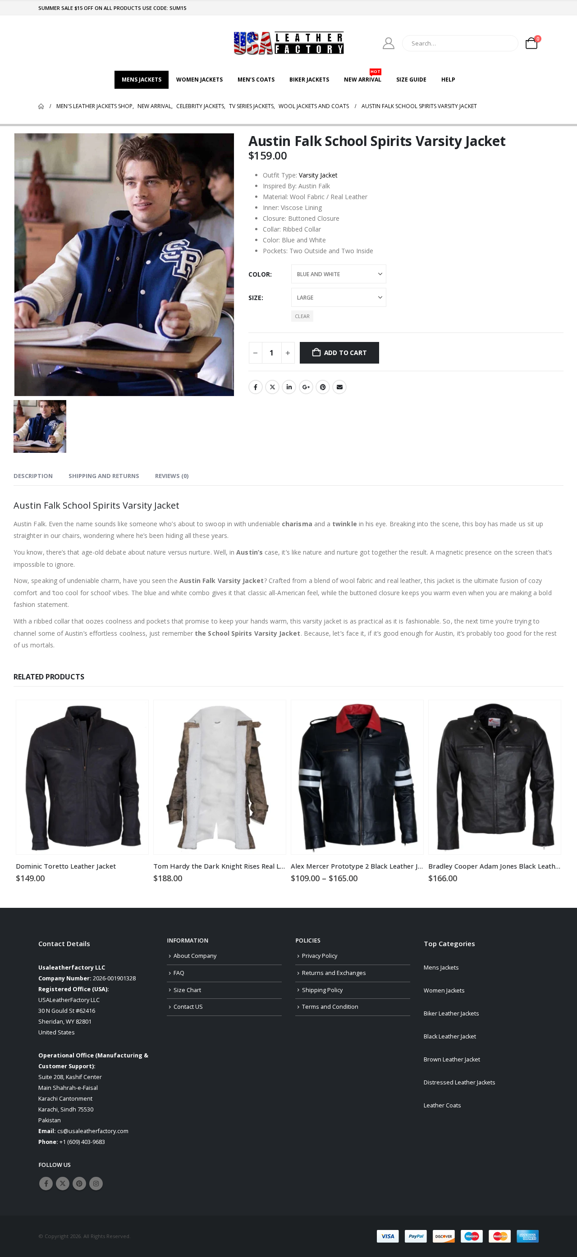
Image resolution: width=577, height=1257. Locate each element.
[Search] (505, 43)
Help (448, 79)
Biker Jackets (309, 79)
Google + (306, 387)
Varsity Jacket (318, 175)
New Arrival (362, 77)
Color (259, 274)
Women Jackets (199, 79)
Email (339, 387)
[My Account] (389, 43)
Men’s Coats (256, 79)
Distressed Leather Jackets (459, 1082)
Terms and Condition (330, 1007)
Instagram (96, 1183)
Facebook (255, 387)
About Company (195, 956)
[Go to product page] (82, 777)
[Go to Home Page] (41, 106)
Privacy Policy (319, 956)
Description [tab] (33, 476)
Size (254, 297)
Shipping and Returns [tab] (104, 476)
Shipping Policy (322, 990)
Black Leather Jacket (450, 1036)
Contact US (188, 1007)
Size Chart (187, 990)
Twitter (272, 387)
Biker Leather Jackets (451, 1013)
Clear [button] (302, 316)
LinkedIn (289, 387)
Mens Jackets (141, 79)
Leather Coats (442, 1105)
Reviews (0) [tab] (171, 476)
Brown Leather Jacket (452, 1059)
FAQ (179, 973)
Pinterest (323, 387)
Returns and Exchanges (334, 973)
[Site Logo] (288, 43)
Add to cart (345, 352)
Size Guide (411, 79)
